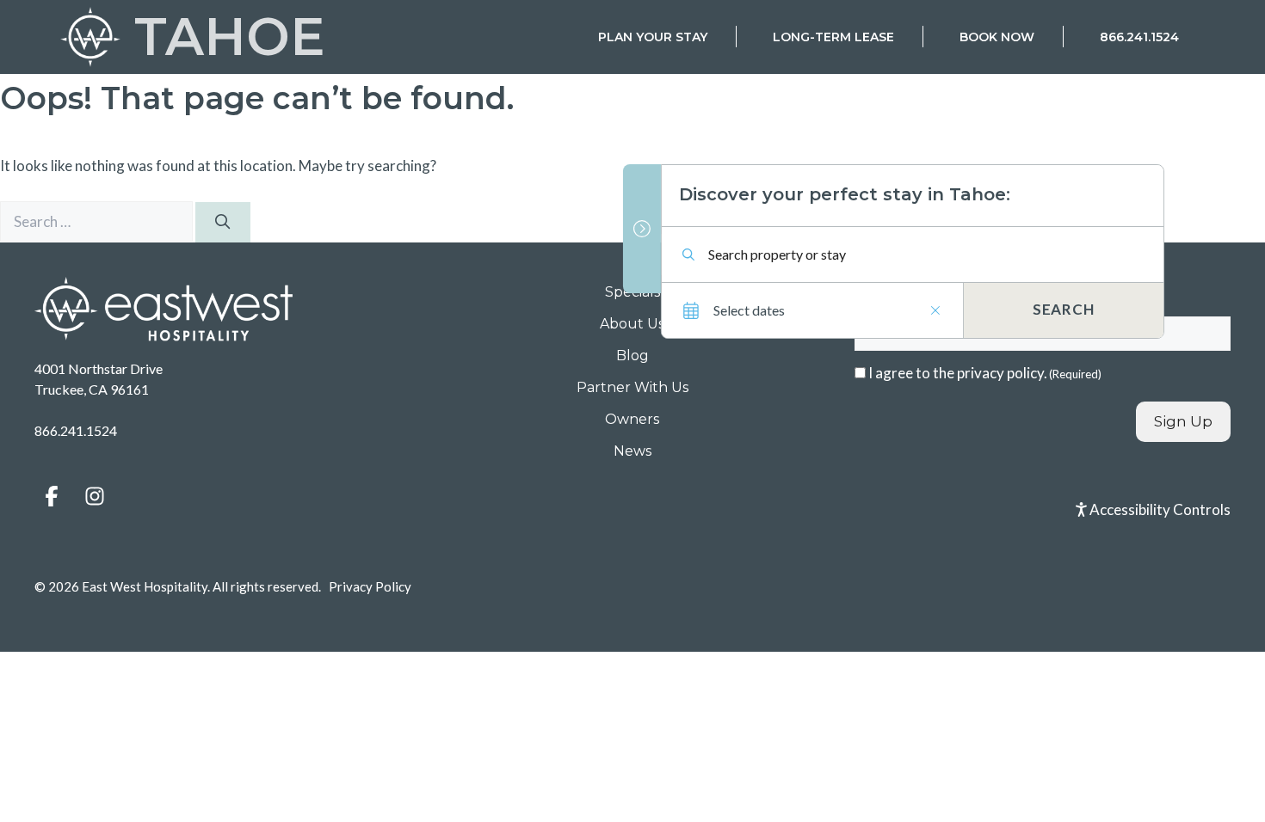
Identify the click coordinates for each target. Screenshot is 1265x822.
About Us (632, 324)
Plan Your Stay (652, 37)
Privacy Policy (370, 586)
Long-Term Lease (833, 37)
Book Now (997, 37)
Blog (632, 355)
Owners (632, 419)
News (632, 451)
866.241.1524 (1139, 37)
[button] (51, 496)
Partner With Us (632, 387)
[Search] (222, 222)
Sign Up (1183, 421)
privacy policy (1000, 373)
